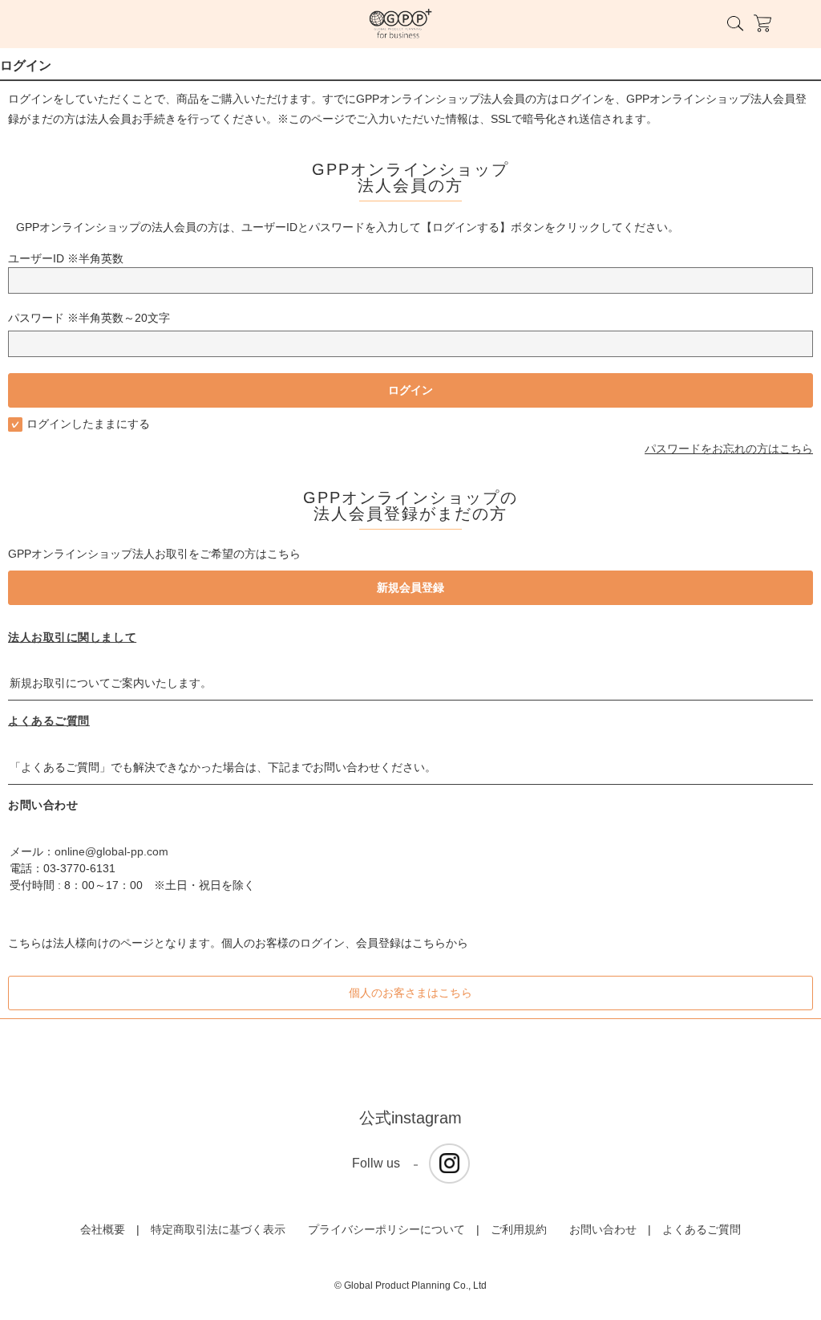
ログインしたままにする (88, 423)
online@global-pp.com (111, 851)
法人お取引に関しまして (72, 637)
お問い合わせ (603, 1229)
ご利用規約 (519, 1229)
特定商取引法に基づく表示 (218, 1229)
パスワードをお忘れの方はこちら (729, 448)
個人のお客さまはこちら (410, 992)
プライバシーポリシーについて (386, 1229)
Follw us (376, 1163)
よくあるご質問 (49, 720)
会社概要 (102, 1229)
